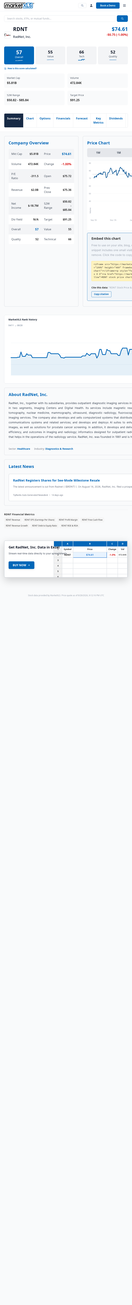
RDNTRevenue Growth (17, 525)
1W (98, 153)
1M (119, 153)
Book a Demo (108, 5)
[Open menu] (124, 5)
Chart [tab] (30, 118)
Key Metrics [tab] (98, 120)
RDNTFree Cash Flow (92, 519)
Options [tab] (45, 118)
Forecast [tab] (82, 118)
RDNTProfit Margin (68, 519)
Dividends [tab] (116, 118)
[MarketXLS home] (19, 5)
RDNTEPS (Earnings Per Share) (39, 519)
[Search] (82, 5)
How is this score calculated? (22, 68)
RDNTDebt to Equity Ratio (44, 525)
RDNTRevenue (13, 519)
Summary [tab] (13, 118)
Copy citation (101, 294)
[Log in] (91, 5)
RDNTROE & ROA (69, 525)
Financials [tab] (63, 118)
